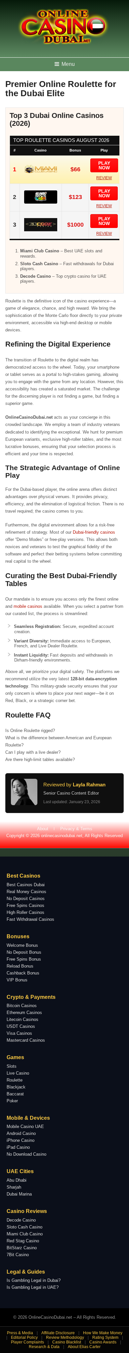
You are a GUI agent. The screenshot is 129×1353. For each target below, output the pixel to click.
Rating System (105, 1337)
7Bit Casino (18, 1254)
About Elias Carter (84, 1346)
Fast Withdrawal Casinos (30, 919)
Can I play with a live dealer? (33, 752)
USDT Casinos (21, 1026)
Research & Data (44, 1346)
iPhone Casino (20, 1140)
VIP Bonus (17, 979)
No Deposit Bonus (24, 952)
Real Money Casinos (26, 891)
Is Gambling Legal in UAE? (33, 1287)
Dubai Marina (19, 1194)
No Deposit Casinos (26, 898)
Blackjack (16, 1087)
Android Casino (21, 1133)
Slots (12, 1066)
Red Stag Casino (23, 1240)
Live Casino (18, 1073)
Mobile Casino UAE (25, 1126)
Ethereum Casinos (24, 1012)
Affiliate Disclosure (58, 1333)
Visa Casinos (19, 1033)
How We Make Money (102, 1333)
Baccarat (15, 1093)
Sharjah (14, 1187)
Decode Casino (21, 1220)
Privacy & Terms (76, 828)
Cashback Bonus (23, 973)
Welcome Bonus (22, 945)
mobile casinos (28, 606)
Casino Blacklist (66, 1342)
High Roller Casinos (25, 912)
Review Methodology (65, 1337)
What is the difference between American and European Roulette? (58, 741)
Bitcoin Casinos (22, 1005)
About (42, 828)
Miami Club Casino (25, 1233)
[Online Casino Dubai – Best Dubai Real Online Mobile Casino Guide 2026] (63, 43)
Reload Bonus (20, 966)
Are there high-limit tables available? (40, 759)
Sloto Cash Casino (24, 1227)
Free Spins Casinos (25, 905)
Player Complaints (27, 1342)
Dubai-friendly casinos (94, 532)
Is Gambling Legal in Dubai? (34, 1280)
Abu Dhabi (16, 1180)
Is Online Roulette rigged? (30, 730)
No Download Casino (26, 1154)
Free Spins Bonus (24, 959)
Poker (12, 1100)
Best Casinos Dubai (26, 884)
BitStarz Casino (22, 1247)
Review (104, 178)
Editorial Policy (24, 1337)
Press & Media (20, 1333)
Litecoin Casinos (22, 1019)
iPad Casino (18, 1147)
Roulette (14, 1080)
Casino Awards (102, 1342)
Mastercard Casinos (26, 1040)
